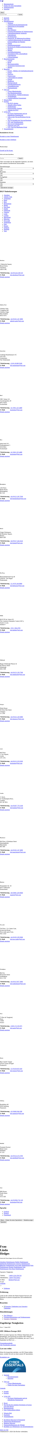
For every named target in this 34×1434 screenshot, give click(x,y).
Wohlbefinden (12, 107)
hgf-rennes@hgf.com (16, 1071)
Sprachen (6, 9)
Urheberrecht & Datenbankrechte (17, 25)
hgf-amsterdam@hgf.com (17, 365)
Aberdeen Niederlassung (7, 1262)
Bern (5, 202)
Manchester (7, 217)
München (6, 219)
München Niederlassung (7, 1265)
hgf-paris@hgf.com (16, 1028)
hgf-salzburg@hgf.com (17, 1113)
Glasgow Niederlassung (23, 1264)
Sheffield (6, 229)
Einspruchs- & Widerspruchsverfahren (19, 38)
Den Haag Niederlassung (16, 1269)
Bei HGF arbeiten (13, 103)
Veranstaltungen (8, 129)
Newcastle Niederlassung (22, 1265)
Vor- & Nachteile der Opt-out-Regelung (19, 120)
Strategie (10, 48)
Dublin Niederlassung (21, 1262)
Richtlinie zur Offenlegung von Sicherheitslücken (18, 1426)
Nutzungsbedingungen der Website (14, 1425)
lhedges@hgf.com (14, 1280)
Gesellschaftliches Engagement (17, 98)
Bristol (6, 205)
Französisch (7, 1215)
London (6, 215)
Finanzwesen (11, 76)
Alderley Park (8, 197)
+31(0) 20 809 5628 (16, 363)
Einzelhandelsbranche (14, 84)
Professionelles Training (15, 108)
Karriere (6, 101)
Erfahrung (7, 1288)
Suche (20, 14)
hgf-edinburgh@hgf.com (17, 674)
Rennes (6, 226)
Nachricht (7, 1415)
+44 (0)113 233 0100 (16, 761)
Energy (10, 72)
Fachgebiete (3, 177)
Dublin (6, 209)
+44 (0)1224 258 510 (16, 273)
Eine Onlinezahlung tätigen (12, 1410)
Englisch (6, 1211)
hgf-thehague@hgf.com (17, 586)
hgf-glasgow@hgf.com (17, 719)
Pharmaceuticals (12, 83)
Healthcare (11, 81)
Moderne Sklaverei (9, 1423)
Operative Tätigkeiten (10, 1319)
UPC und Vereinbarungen (15, 122)
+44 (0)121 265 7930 (16, 496)
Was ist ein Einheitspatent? (15, 124)
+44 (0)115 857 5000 (16, 981)
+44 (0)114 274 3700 (16, 1156)
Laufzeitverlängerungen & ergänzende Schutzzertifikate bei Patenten (19, 41)
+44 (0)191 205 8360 (16, 937)
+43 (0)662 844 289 (16, 1111)
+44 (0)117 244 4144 (16, 541)
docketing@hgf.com (16, 410)
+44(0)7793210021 (14, 1277)
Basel (5, 200)
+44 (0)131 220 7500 (16, 672)
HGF (1, 1)
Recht (9, 62)
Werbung (10, 23)
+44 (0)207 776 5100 (16, 805)
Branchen (7, 69)
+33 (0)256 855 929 (16, 1069)
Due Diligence (12, 30)
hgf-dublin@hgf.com (16, 630)
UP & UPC (7, 112)
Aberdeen (7, 195)
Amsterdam (7, 198)
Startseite (6, 18)
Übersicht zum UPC (14, 125)
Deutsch (6, 1213)
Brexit (5, 1403)
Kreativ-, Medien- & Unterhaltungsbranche (20, 71)
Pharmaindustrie (12, 88)
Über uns (6, 19)
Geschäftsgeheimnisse (14, 52)
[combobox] (1, 170)
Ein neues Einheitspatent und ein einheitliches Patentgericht (17, 114)
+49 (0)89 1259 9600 (16, 893)
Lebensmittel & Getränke (15, 77)
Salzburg (6, 227)
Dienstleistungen (9, 21)
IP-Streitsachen (12, 36)
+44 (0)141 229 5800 (16, 717)
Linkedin (2, 1283)
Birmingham (7, 203)
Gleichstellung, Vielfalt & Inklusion (18, 95)
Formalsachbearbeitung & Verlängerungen (20, 31)
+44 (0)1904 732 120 (16, 1200)
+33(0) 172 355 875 (16, 1026)
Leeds (5, 214)
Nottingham (7, 222)
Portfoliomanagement (14, 45)
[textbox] (1, 170)
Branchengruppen (9, 59)
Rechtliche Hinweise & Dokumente (14, 1420)
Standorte (3, 182)
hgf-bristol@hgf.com (16, 543)
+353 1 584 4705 (15, 628)
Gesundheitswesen (13, 86)
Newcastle (7, 221)
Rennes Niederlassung (15, 1267)
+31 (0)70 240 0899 (16, 583)
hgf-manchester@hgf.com (18, 852)
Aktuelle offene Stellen (14, 105)
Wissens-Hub (8, 100)
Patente (10, 43)
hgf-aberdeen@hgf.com (17, 275)
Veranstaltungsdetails (6, 1343)
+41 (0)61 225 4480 (16, 408)
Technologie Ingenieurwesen (16, 66)
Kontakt (6, 1391)
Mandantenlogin (9, 4)
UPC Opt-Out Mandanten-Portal (17, 127)
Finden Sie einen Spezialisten (12, 6)
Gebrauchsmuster (13, 57)
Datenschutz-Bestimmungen (12, 1421)
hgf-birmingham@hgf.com (18, 498)
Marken (10, 50)
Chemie (10, 60)
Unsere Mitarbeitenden (14, 91)
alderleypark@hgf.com (17, 321)
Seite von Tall (4, 1430)
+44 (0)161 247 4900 (16, 319)
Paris (5, 224)
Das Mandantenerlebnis (15, 93)
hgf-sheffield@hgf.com (17, 1158)
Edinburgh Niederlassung (7, 1264)
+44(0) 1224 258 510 (15, 1275)
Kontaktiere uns (4, 1357)
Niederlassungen (9, 7)
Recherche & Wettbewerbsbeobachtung (19, 47)
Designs (10, 28)
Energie (10, 79)
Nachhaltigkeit (12, 96)
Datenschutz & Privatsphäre (16, 26)
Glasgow (6, 212)
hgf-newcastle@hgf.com (17, 939)
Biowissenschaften (13, 64)
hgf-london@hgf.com (16, 808)
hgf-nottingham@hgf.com (18, 983)
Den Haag (7, 207)
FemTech (10, 74)
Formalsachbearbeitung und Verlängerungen (17, 1317)
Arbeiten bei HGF (13, 110)
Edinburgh (7, 210)
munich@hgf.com (15, 895)
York (5, 231)
